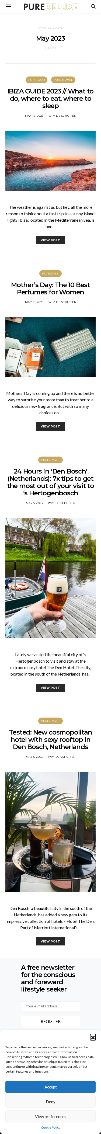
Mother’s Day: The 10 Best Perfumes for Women (50, 288)
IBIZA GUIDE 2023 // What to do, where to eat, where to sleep (51, 98)
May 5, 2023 (34, 503)
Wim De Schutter (62, 115)
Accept (50, 1086)
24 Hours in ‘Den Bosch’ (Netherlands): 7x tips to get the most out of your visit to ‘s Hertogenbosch (50, 482)
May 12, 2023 (34, 115)
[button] (93, 1036)
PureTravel (63, 80)
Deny (50, 1101)
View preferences (50, 1116)
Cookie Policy (50, 1127)
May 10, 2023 (34, 302)
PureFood (36, 80)
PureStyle (50, 273)
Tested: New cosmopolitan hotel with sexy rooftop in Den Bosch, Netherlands (50, 739)
